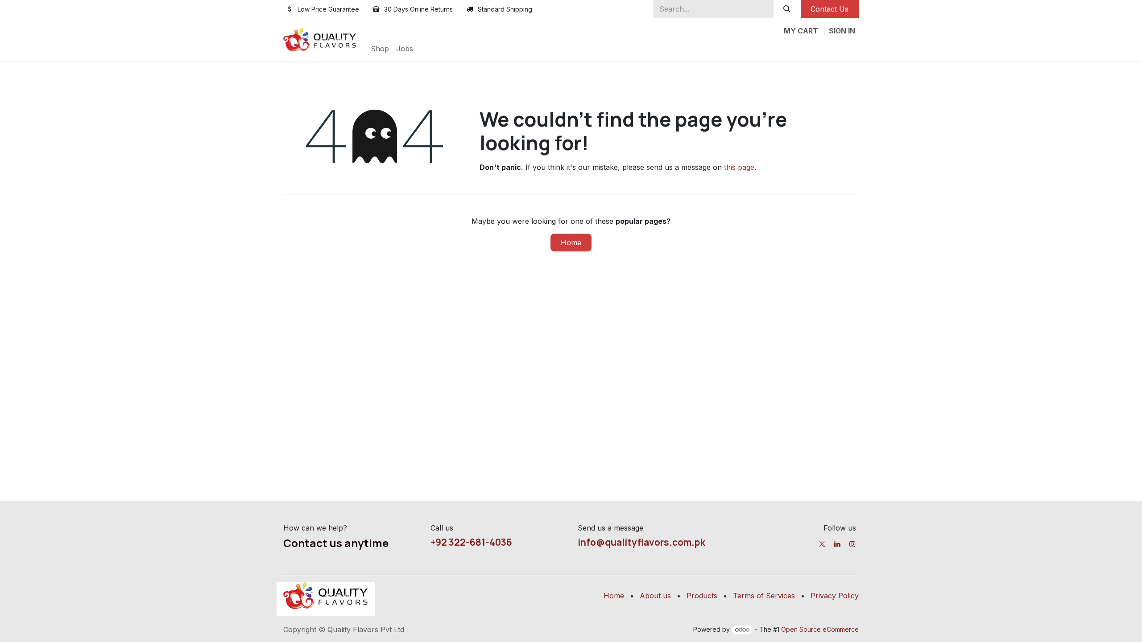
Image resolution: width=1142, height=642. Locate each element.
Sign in (842, 30)
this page (739, 167)
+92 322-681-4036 (471, 542)
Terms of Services (764, 595)
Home (571, 242)
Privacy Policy (835, 595)
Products (702, 595)
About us (655, 595)
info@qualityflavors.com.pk (641, 542)
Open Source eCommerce (820, 629)
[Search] (787, 9)
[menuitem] (380, 49)
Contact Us (829, 8)
